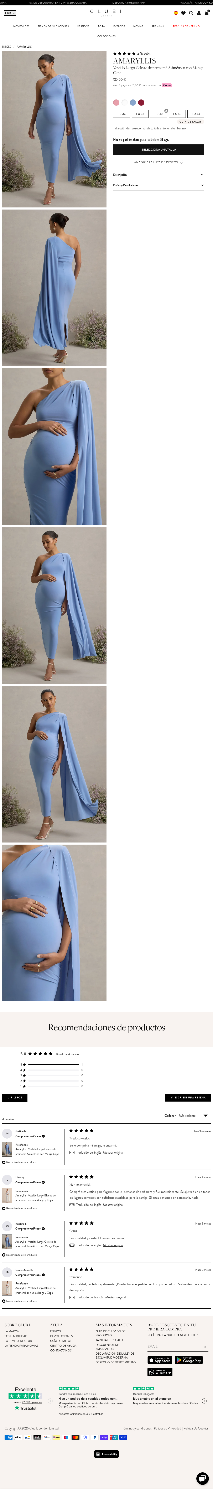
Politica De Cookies (195, 1428)
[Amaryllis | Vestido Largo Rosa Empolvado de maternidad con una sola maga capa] (116, 102)
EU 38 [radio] (140, 113)
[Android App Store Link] (189, 1360)
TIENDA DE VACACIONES (53, 26)
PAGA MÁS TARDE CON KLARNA (152, 3)
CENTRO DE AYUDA (63, 1346)
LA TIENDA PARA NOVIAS (21, 1346)
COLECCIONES (106, 36)
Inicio (6, 47)
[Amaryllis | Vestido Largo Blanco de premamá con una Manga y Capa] (124, 102)
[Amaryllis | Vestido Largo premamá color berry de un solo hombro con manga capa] (141, 102)
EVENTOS (119, 26)
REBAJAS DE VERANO (186, 26)
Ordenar (170, 1115)
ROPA (101, 26)
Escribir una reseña (192, 1099)
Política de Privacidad (167, 1428)
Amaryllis (24, 47)
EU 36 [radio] (122, 113)
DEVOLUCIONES (61, 1336)
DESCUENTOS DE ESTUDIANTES (107, 1347)
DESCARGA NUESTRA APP (82, 3)
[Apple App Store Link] (159, 1360)
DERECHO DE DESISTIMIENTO (116, 1362)
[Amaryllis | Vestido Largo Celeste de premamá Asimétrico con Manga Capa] (133, 102)
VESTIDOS (83, 26)
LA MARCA (12, 1331)
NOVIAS (138, 26)
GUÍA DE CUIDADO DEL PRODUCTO (111, 1333)
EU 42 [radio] (177, 113)
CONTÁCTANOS (61, 1351)
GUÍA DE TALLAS (60, 1341)
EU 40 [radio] (159, 113)
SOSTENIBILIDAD (16, 1336)
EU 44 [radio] (196, 113)
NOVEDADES (21, 26)
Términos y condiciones (137, 1428)
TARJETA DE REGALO (109, 1340)
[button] (158, 54)
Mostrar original (113, 1152)
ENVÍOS (55, 1331)
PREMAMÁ (157, 26)
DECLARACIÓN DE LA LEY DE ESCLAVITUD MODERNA (115, 1356)
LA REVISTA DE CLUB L (19, 1341)
